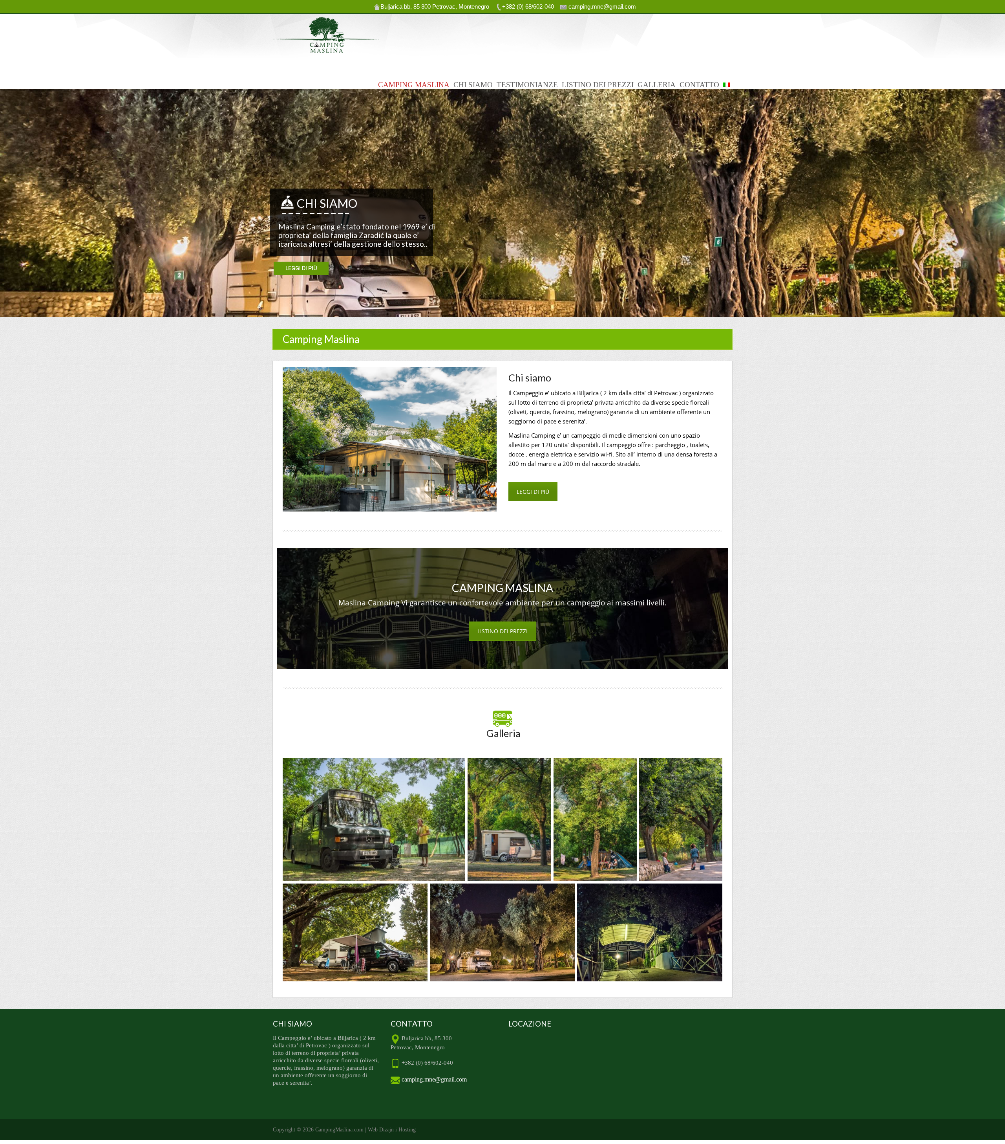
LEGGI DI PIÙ (533, 491)
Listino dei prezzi (598, 85)
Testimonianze (527, 85)
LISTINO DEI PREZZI (502, 631)
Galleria (657, 85)
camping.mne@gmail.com (433, 1079)
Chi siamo (473, 85)
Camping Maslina (414, 85)
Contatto (699, 85)
